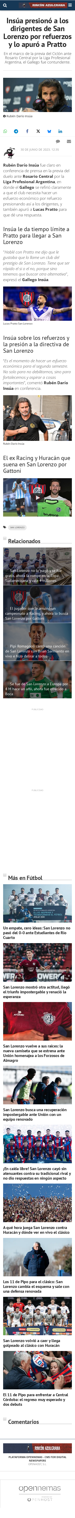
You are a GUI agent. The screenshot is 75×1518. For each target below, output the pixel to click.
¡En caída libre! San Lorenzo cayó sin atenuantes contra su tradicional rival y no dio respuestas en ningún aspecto (37, 1173)
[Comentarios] (58, 141)
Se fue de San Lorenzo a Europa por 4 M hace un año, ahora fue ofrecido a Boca (36, 688)
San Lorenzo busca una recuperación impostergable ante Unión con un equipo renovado (35, 1114)
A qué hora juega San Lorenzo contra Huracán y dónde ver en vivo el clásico (36, 1230)
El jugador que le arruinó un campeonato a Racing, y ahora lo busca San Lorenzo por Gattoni (36, 613)
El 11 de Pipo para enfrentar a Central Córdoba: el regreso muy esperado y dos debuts (35, 1399)
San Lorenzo (17, 527)
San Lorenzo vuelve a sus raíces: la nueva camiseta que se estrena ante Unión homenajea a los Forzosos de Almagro (34, 1053)
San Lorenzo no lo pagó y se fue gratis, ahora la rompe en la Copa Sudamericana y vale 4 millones (33, 575)
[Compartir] (5, 131)
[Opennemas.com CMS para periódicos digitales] (40, 1493)
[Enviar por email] (69, 141)
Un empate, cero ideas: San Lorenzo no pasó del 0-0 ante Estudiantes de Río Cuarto (36, 932)
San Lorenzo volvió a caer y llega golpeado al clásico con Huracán (31, 1343)
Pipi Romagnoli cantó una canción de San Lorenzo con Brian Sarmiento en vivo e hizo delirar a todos (37, 651)
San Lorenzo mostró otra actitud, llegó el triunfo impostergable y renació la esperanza (36, 991)
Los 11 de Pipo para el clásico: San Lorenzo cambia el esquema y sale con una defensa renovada (36, 1286)
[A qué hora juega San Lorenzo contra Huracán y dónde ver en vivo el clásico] (37, 1203)
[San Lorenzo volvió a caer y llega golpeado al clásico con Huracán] (37, 1316)
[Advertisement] (37, 748)
